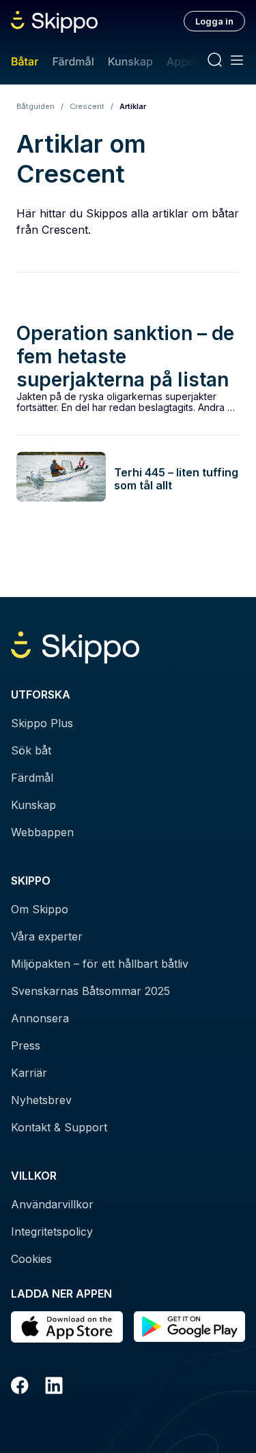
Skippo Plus (42, 723)
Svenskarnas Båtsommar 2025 (90, 991)
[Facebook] (20, 1387)
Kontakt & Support (59, 1127)
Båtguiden (35, 106)
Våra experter (47, 936)
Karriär (29, 1073)
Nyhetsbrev (41, 1100)
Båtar (24, 61)
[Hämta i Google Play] (190, 1327)
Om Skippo (39, 909)
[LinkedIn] (54, 1387)
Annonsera (40, 1018)
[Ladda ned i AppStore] (67, 1327)
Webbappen (42, 832)
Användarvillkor (52, 1204)
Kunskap (130, 61)
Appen (184, 61)
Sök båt (31, 750)
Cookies (31, 1259)
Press (25, 1045)
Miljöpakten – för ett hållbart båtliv (99, 963)
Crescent (87, 106)
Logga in (214, 21)
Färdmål (73, 61)
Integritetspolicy (52, 1231)
